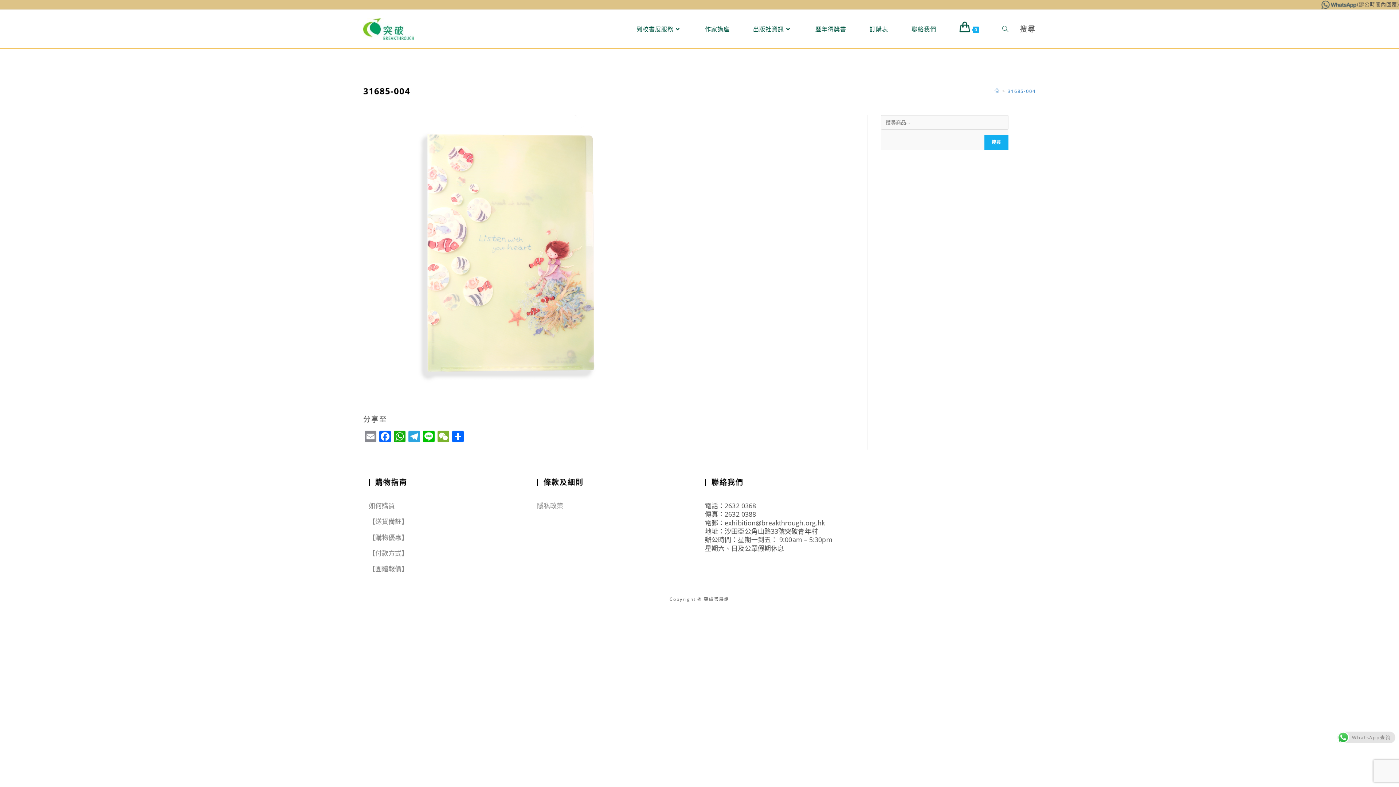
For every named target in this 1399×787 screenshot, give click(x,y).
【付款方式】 (388, 553)
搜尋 (996, 142)
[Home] (997, 91)
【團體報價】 (388, 568)
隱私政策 (550, 505)
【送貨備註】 (388, 521)
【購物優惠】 (388, 537)
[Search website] (1005, 29)
